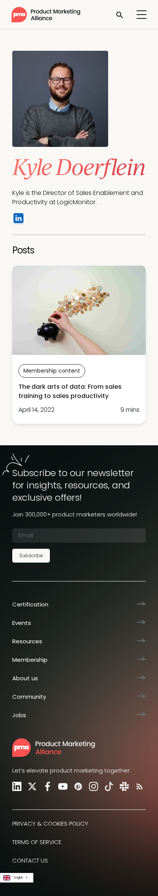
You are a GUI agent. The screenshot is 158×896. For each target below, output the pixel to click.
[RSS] (138, 786)
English (18, 877)
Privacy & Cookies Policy (50, 823)
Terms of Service (36, 842)
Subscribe (31, 555)
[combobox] (16, 878)
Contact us (30, 860)
